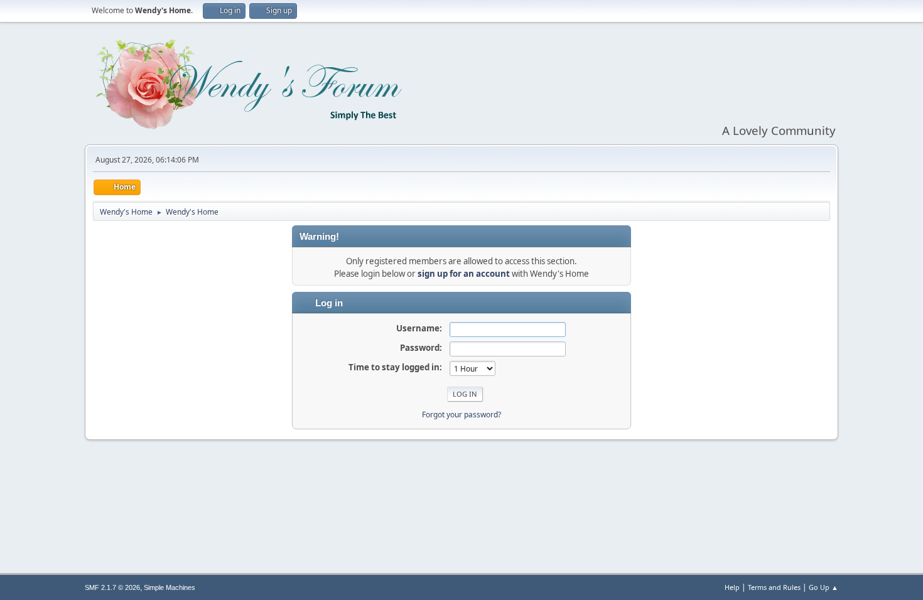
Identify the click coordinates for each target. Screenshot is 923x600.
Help (732, 587)
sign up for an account (464, 273)
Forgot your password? (461, 414)
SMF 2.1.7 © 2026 (112, 587)
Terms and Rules (774, 587)
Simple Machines (169, 587)
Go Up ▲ (823, 587)
